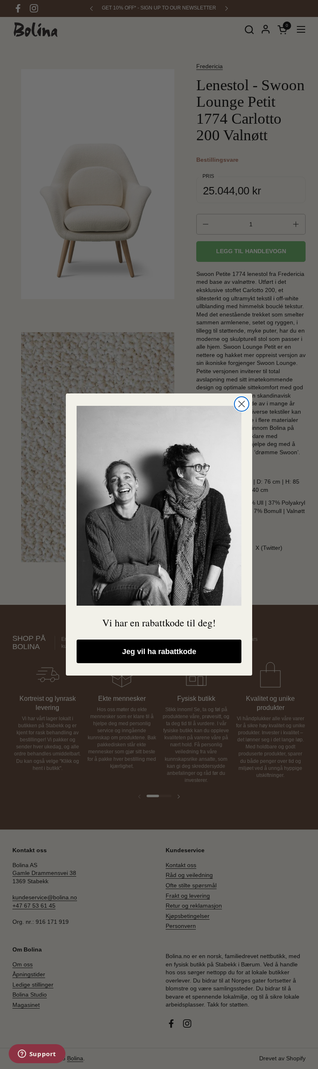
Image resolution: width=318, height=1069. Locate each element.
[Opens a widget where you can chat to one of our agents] (36, 1054)
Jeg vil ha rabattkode (159, 651)
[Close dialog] (241, 404)
